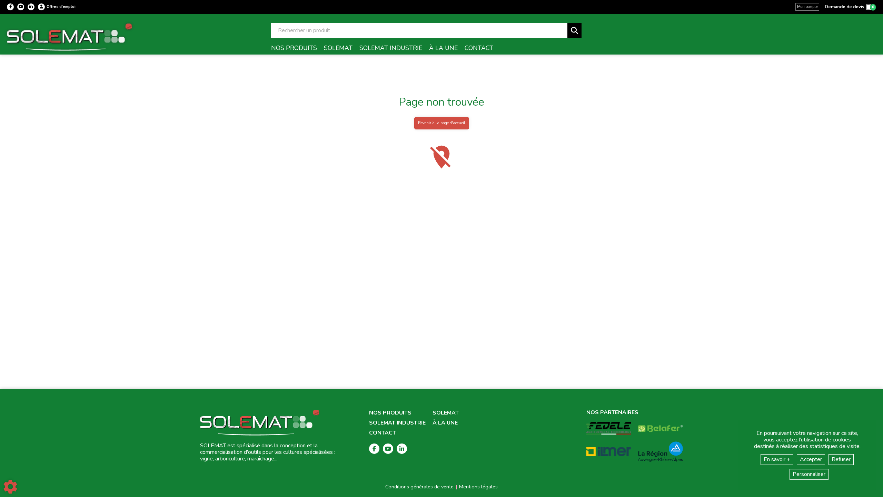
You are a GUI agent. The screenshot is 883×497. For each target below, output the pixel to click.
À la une (445, 423)
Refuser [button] (841, 459)
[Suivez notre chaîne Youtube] (20, 6)
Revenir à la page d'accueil (441, 123)
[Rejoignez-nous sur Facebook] (10, 6)
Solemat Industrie (397, 423)
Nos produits (390, 413)
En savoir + (777, 459)
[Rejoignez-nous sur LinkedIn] (31, 6)
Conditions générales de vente (419, 486)
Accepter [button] (811, 459)
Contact (382, 433)
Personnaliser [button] (809, 474)
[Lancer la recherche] (574, 30)
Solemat (446, 413)
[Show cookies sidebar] (10, 487)
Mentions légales (478, 486)
